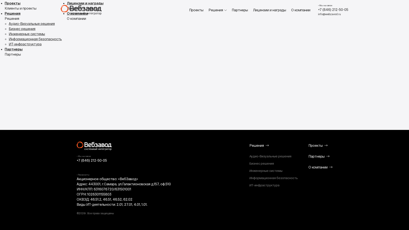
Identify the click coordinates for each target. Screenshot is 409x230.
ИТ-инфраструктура (25, 44)
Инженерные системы (27, 34)
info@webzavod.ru (329, 14)
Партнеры (240, 10)
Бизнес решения (22, 29)
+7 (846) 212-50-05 (333, 9)
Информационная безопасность (35, 39)
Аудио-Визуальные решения (32, 24)
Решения (216, 10)
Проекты (196, 10)
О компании (300, 10)
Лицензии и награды (269, 10)
